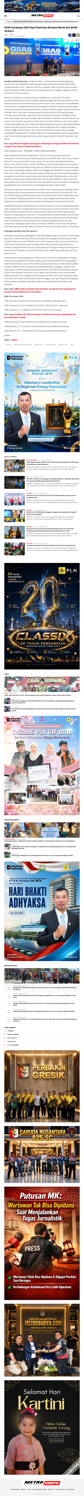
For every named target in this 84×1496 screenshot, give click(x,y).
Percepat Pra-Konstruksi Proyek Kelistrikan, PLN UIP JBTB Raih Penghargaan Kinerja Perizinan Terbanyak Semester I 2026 (50, 530)
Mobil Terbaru (39, 345)
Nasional (29, 493)
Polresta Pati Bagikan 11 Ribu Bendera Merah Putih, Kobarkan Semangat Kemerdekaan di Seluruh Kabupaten (42, 702)
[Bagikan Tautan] (70, 35)
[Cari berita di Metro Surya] (78, 15)
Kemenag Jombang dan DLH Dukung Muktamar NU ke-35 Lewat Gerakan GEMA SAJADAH (42, 855)
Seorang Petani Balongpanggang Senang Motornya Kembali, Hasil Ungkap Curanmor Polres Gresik (43, 710)
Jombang (10, 1031)
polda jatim (11, 1041)
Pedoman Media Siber (39, 1489)
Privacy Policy (60, 1489)
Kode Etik (51, 1489)
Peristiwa (29, 543)
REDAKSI (23, 1489)
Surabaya (8, 345)
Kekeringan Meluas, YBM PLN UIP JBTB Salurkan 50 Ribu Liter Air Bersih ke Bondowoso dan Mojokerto (39, 841)
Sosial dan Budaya (31, 460)
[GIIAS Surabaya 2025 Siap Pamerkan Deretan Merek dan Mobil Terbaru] (42, 57)
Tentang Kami (14, 1489)
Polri (6, 693)
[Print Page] (78, 35)
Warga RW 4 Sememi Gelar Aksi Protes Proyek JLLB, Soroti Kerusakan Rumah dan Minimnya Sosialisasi (45, 988)
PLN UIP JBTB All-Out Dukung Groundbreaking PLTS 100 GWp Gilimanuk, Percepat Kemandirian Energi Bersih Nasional (52, 480)
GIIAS (72, 345)
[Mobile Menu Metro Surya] (8, 15)
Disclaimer (70, 1489)
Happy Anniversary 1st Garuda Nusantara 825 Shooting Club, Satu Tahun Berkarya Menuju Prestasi (45, 1020)
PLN (27, 477)
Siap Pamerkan (62, 345)
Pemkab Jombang (13, 1034)
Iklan (29, 1489)
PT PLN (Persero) (13, 1045)
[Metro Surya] (42, 16)
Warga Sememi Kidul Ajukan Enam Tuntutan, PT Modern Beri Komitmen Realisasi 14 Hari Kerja (44, 1004)
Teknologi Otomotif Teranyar (23, 345)
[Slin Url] (74, 35)
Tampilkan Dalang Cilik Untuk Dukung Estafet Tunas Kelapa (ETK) (50, 545)
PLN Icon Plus (12, 1038)
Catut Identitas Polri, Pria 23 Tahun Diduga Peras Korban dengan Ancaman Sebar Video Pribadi (37, 695)
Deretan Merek (50, 345)
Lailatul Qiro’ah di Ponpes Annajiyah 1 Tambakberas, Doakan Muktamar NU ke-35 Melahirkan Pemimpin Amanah (43, 847)
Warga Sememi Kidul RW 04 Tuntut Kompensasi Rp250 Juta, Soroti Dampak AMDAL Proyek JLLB (44, 996)
